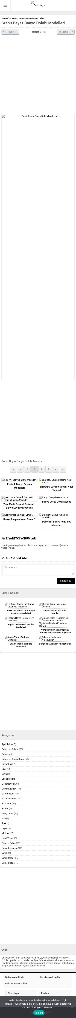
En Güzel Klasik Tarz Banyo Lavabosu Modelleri (21, 612)
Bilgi (4, 769)
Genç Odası (7, 813)
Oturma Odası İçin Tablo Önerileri (55, 612)
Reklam (45, 993)
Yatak (5, 853)
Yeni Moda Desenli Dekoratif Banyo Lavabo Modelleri (19, 506)
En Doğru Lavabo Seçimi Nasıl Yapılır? (57, 488)
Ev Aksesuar (8, 793)
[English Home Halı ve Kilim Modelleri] (21, 619)
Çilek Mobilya (8, 778)
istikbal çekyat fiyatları (50, 977)
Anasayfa (5, 18)
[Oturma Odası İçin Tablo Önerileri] (55, 605)
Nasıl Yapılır (8, 838)
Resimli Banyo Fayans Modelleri (19, 486)
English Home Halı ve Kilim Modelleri (21, 626)
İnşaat (5, 828)
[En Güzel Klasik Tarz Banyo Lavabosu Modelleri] (21, 605)
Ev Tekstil (6, 803)
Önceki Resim (10, 32)
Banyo (14, 18)
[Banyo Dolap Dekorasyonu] (57, 497)
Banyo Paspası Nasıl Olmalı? (19, 519)
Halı (4, 818)
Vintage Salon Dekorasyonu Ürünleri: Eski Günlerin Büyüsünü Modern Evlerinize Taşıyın (55, 632)
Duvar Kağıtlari (9, 788)
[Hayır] (71, 1007)
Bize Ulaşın (13, 993)
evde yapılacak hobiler (16, 983)
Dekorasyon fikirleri (15, 977)
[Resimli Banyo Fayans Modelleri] (19, 480)
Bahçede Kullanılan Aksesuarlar (55, 643)
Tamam (39, 1012)
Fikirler (5, 808)
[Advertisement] (38, 74)
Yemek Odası (8, 863)
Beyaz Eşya (7, 764)
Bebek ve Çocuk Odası (13, 759)
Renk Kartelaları (9, 848)
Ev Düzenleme (9, 798)
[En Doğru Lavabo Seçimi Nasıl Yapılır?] (57, 481)
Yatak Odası (8, 858)
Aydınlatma (7, 744)
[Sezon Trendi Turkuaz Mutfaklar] (21, 638)
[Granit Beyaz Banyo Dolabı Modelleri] (38, 247)
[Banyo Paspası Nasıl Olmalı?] (19, 515)
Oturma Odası (9, 843)
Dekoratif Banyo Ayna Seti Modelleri (56, 523)
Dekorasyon (8, 783)
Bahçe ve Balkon (10, 749)
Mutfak (5, 833)
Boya (4, 774)
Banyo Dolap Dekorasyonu (56, 501)
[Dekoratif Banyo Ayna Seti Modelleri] (57, 516)
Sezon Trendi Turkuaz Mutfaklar (21, 645)
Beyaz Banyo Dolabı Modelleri (32, 18)
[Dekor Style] (38, 5)
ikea (4, 823)
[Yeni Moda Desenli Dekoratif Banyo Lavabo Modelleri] (19, 498)
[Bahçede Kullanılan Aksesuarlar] (55, 638)
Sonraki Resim (66, 32)
